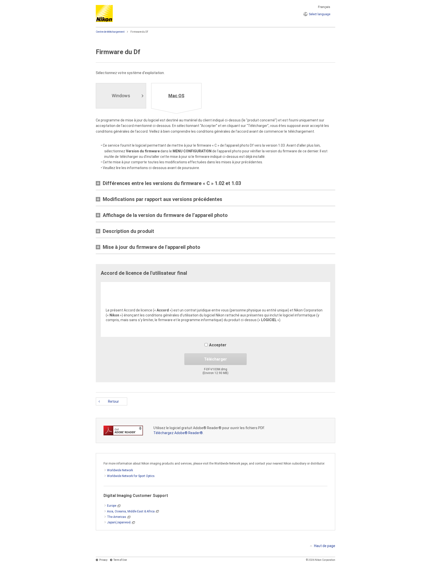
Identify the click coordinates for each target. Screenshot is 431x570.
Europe (111, 505)
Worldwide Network (120, 470)
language (319, 14)
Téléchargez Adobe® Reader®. (178, 433)
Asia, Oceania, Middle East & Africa (131, 511)
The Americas (116, 517)
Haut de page (324, 546)
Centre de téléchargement (110, 31)
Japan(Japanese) (119, 522)
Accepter (217, 345)
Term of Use (120, 560)
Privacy (103, 560)
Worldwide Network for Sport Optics (131, 476)
